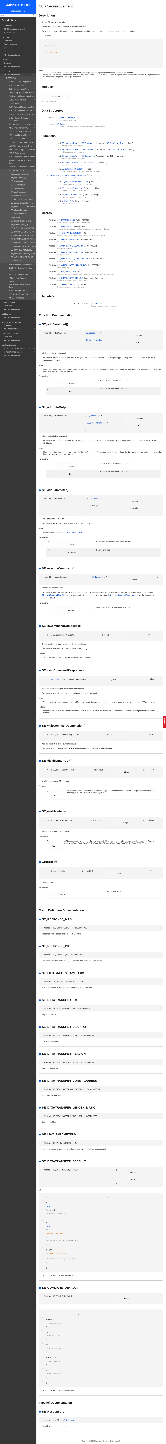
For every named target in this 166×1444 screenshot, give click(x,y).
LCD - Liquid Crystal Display (20, 135)
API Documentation (12, 55)
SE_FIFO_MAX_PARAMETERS (23, 228)
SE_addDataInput (18, 185)
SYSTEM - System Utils (18, 274)
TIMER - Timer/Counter (18, 278)
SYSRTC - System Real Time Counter (20, 269)
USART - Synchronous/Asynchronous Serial (20, 284)
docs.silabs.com (18, 11)
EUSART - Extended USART (20, 111)
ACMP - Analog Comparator (20, 82)
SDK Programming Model (14, 29)
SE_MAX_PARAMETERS (21, 250)
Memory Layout (10, 33)
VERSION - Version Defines (20, 294)
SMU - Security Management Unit (22, 264)
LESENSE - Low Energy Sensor (21, 142)
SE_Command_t (17, 181)
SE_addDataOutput (19, 188)
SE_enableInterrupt (18, 214)
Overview (8, 25)
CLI (5, 48)
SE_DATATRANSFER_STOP (23, 232)
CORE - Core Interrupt (17, 100)
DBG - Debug (14, 103)
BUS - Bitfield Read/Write (19, 89)
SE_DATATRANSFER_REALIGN (23, 239)
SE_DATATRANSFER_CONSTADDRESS (23, 243)
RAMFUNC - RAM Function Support (20, 161)
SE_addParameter (18, 192)
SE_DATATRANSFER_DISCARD (23, 235)
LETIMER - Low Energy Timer (21, 146)
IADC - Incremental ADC (18, 128)
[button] (164, 722)
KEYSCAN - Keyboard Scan (20, 131)
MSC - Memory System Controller (22, 150)
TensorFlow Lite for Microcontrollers (18, 348)
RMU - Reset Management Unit (21, 167)
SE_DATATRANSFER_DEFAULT (23, 254)
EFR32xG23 (11, 78)
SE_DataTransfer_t (18, 178)
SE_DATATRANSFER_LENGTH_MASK (23, 246)
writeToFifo (15, 217)
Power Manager (10, 44)
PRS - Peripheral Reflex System (21, 157)
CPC (6, 51)
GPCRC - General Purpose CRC (22, 114)
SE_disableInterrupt (19, 210)
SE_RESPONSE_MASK (21, 221)
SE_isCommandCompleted (22, 199)
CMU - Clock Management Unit (21, 96)
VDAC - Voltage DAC (17, 291)
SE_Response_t (17, 261)
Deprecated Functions (20, 174)
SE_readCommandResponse (23, 203)
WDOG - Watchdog (16, 298)
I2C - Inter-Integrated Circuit (20, 124)
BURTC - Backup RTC (18, 85)
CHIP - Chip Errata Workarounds (22, 93)
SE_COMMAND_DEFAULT (22, 257)
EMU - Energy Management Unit (22, 107)
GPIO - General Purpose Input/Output (18, 119)
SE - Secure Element (17, 170)
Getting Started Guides (13, 352)
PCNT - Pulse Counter (18, 153)
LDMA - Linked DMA (17, 139)
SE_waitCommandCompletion (23, 207)
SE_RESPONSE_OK (19, 225)
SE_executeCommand (20, 196)
